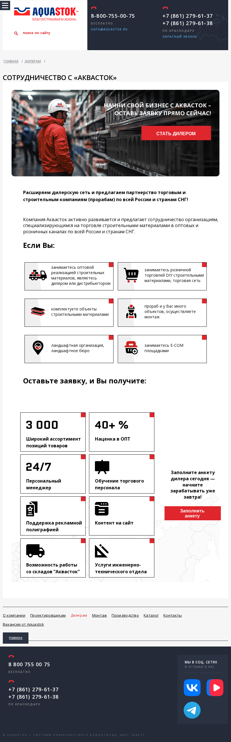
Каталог (151, 615)
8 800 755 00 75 (29, 664)
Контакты (172, 615)
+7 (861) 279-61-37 (188, 15)
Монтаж (99, 615)
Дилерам (79, 615)
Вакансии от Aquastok (23, 624)
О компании (14, 615)
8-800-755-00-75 (113, 15)
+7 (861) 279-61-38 (188, 23)
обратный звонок (180, 37)
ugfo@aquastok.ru (109, 29)
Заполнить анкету (192, 513)
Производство (125, 615)
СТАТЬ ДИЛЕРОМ (176, 133)
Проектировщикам (48, 615)
